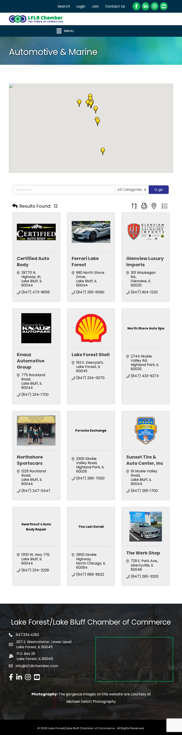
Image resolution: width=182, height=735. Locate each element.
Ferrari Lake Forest (85, 261)
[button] (96, 109)
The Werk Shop (143, 553)
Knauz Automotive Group (30, 360)
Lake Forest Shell (91, 354)
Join (95, 6)
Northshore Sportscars (30, 460)
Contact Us (115, 6)
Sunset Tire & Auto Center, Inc (144, 460)
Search (63, 6)
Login (80, 6)
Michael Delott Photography (91, 701)
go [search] (160, 189)
